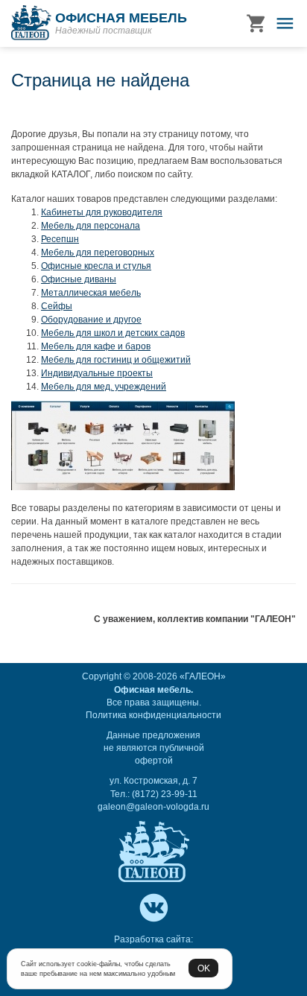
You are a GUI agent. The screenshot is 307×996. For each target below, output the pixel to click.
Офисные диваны (78, 279)
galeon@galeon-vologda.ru (153, 807)
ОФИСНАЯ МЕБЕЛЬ (121, 17)
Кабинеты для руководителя (101, 212)
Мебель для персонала (90, 226)
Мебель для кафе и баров (96, 346)
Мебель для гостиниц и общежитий (116, 360)
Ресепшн (60, 239)
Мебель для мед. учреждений (103, 386)
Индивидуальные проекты (97, 373)
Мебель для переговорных (97, 252)
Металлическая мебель (91, 293)
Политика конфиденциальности (153, 715)
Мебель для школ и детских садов (113, 333)
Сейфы (56, 306)
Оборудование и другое (91, 319)
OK (203, 968)
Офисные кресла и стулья (96, 266)
